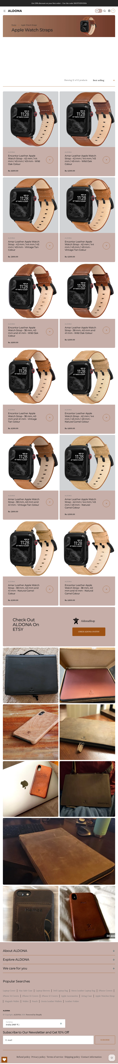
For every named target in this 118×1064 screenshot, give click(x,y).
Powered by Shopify (34, 1015)
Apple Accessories (69, 996)
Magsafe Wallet (12, 1001)
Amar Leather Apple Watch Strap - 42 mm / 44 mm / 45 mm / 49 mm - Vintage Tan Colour (23, 245)
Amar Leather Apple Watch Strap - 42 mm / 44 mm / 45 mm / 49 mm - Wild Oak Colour (80, 159)
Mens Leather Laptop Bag (83, 990)
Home (14, 25)
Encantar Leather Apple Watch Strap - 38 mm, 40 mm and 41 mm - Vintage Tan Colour (22, 417)
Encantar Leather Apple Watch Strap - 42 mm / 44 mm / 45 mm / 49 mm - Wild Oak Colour (24, 159)
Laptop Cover (9, 990)
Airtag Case (86, 996)
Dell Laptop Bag (60, 990)
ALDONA (17, 1015)
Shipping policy (72, 1056)
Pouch (35, 1001)
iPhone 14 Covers (11, 996)
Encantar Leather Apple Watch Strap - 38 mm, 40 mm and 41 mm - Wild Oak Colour (23, 331)
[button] (4, 11)
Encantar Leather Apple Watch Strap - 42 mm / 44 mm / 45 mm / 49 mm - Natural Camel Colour (79, 417)
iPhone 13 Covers (30, 996)
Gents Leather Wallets (51, 1001)
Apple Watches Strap (105, 996)
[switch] (98, 11)
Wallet (25, 1001)
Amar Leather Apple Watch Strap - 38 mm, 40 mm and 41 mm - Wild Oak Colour (80, 330)
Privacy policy (38, 1056)
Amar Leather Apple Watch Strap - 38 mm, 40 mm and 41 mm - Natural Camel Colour (23, 589)
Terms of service (55, 1056)
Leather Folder (72, 1001)
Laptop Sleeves (43, 990)
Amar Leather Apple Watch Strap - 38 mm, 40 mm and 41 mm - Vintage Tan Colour (23, 502)
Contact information (91, 1056)
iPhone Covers (105, 990)
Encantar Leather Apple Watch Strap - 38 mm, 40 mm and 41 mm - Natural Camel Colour (79, 589)
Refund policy (23, 1056)
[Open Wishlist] (4, 1060)
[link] (30, 119)
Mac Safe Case (25, 990)
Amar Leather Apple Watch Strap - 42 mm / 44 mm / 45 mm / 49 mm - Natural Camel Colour (80, 503)
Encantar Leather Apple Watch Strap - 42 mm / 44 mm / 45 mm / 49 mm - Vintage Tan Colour (79, 245)
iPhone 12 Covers (50, 996)
